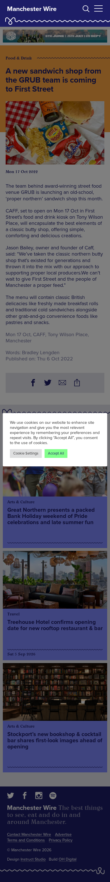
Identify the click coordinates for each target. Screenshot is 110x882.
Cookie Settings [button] (25, 453)
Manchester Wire (32, 9)
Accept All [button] (56, 453)
